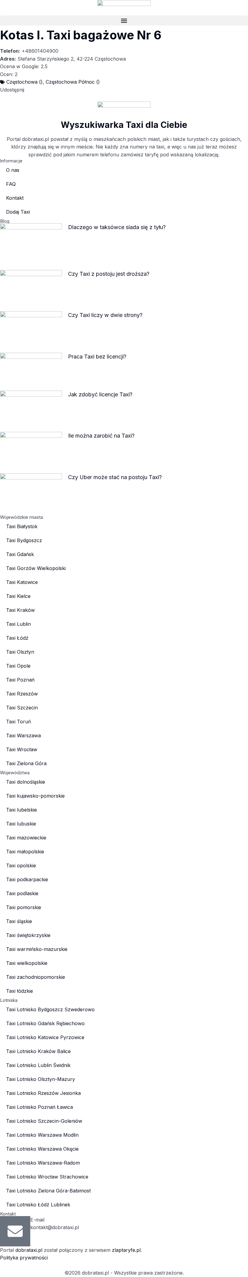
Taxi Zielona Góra (26, 763)
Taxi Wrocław (21, 749)
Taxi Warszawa (23, 735)
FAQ (11, 184)
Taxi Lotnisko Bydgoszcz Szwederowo (50, 1009)
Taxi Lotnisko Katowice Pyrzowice (45, 1037)
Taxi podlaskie (22, 893)
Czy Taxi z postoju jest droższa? (108, 274)
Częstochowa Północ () (73, 82)
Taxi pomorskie (23, 907)
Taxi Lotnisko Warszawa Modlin (42, 1135)
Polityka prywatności (24, 1258)
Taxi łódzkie (19, 991)
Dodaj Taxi (18, 212)
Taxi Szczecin (22, 708)
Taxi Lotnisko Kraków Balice (38, 1051)
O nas (12, 170)
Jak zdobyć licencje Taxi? (100, 394)
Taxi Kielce (18, 596)
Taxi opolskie (21, 865)
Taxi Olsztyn (20, 652)
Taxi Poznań (20, 680)
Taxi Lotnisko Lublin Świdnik (38, 1065)
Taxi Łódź (17, 638)
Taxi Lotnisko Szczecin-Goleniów (44, 1121)
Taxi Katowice (22, 582)
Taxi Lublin (18, 624)
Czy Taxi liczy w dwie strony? (105, 315)
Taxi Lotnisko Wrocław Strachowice (47, 1177)
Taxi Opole (18, 666)
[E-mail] (15, 1231)
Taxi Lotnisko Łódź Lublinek (38, 1205)
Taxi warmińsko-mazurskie (36, 949)
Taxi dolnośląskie (25, 782)
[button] (124, 20)
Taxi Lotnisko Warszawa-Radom (43, 1163)
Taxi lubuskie (21, 824)
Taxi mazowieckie (26, 838)
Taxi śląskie (19, 921)
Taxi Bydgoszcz (24, 540)
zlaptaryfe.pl (126, 1250)
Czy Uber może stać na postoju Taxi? (115, 477)
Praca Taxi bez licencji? (97, 356)
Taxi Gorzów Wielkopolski (36, 568)
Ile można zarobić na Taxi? (101, 435)
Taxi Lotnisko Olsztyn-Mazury (40, 1079)
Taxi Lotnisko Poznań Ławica (39, 1107)
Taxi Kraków (20, 610)
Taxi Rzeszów (22, 694)
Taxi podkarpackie (27, 879)
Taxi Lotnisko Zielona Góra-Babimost (48, 1191)
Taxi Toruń (18, 722)
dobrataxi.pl (28, 1250)
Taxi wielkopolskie (26, 963)
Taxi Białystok (22, 526)
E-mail (37, 1220)
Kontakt (15, 198)
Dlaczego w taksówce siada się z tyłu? (117, 227)
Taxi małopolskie (25, 852)
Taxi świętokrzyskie (28, 935)
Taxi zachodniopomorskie (35, 977)
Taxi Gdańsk (20, 554)
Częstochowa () (24, 82)
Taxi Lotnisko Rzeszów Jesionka (43, 1093)
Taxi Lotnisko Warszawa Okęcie (42, 1149)
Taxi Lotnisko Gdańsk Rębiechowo (45, 1023)
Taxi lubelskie (21, 810)
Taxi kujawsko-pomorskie (35, 796)
